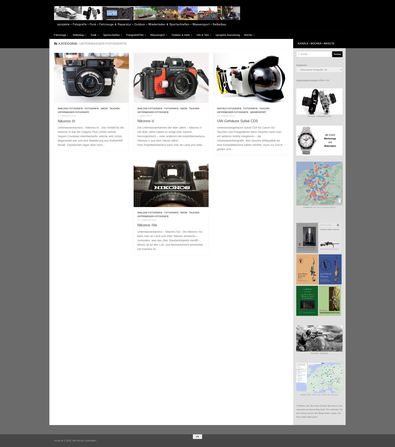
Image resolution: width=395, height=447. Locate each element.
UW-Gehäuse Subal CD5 (237, 121)
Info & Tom (203, 35)
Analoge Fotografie (70, 108)
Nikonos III (66, 121)
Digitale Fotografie (229, 108)
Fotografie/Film (135, 35)
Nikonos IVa (147, 225)
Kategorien (301, 65)
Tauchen (114, 108)
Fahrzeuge (60, 35)
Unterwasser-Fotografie (73, 112)
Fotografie (92, 108)
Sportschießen (111, 35)
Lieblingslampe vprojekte (306, 80)
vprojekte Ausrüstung (228, 35)
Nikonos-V (145, 121)
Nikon (104, 108)
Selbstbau (78, 35)
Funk (93, 35)
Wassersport (157, 35)
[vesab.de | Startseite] (147, 13)
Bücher (248, 35)
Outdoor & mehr (181, 35)
